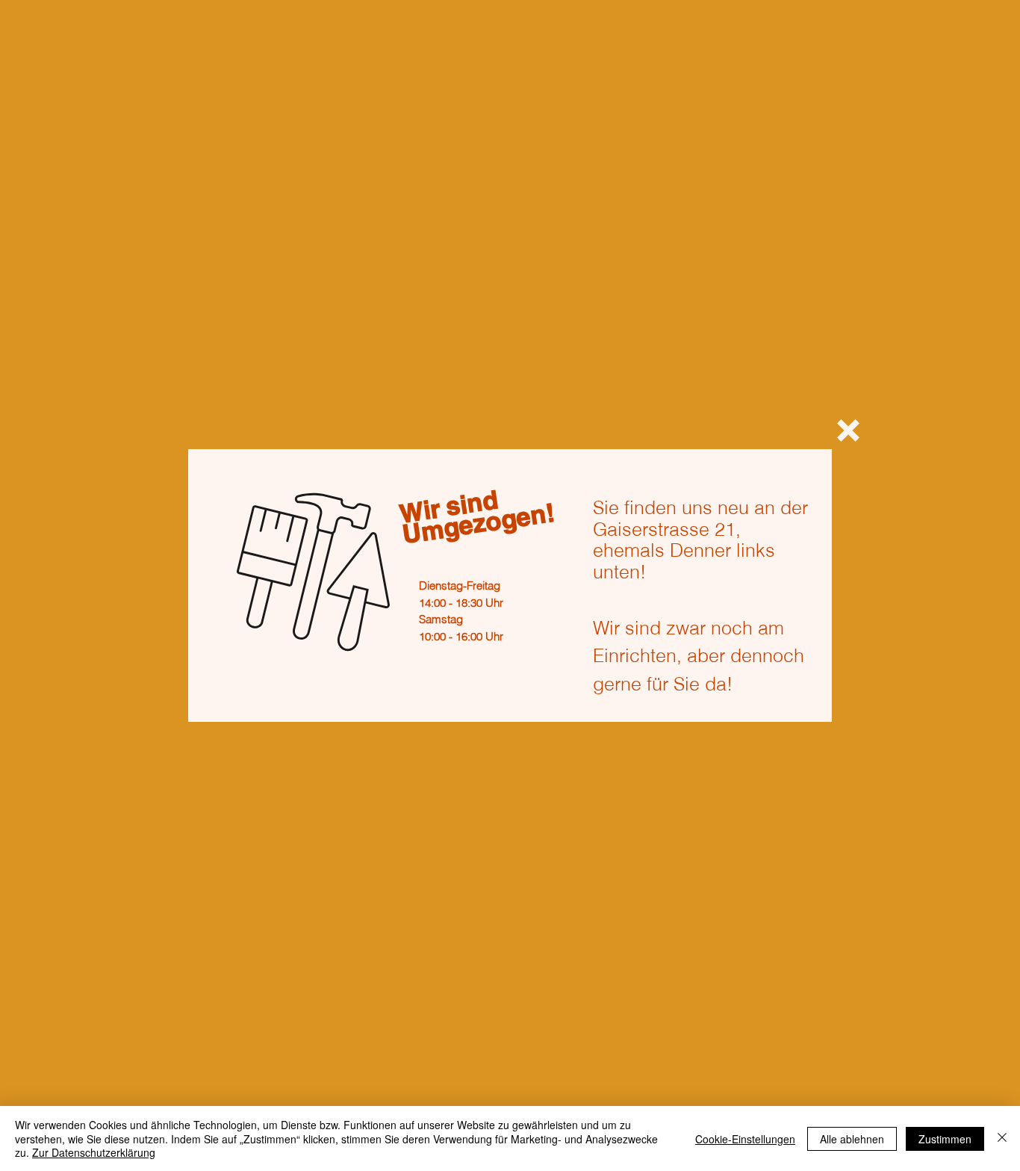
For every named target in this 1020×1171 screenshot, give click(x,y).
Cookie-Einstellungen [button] (745, 1138)
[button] (848, 430)
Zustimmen (944, 1138)
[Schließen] (1002, 1138)
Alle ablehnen (852, 1138)
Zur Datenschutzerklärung (93, 1152)
